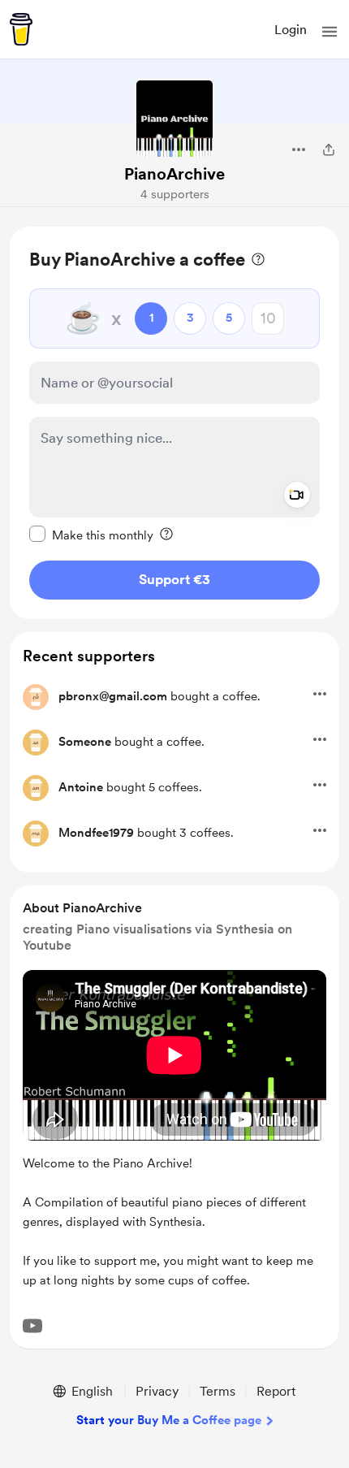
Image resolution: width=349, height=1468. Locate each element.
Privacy (157, 1391)
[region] (174, 423)
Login (290, 29)
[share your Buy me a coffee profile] (328, 149)
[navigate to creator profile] (174, 118)
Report (275, 1391)
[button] (329, 31)
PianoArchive (174, 174)
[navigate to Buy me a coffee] (21, 29)
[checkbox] (91, 534)
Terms (217, 1391)
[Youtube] (32, 1326)
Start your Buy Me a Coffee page (168, 1420)
